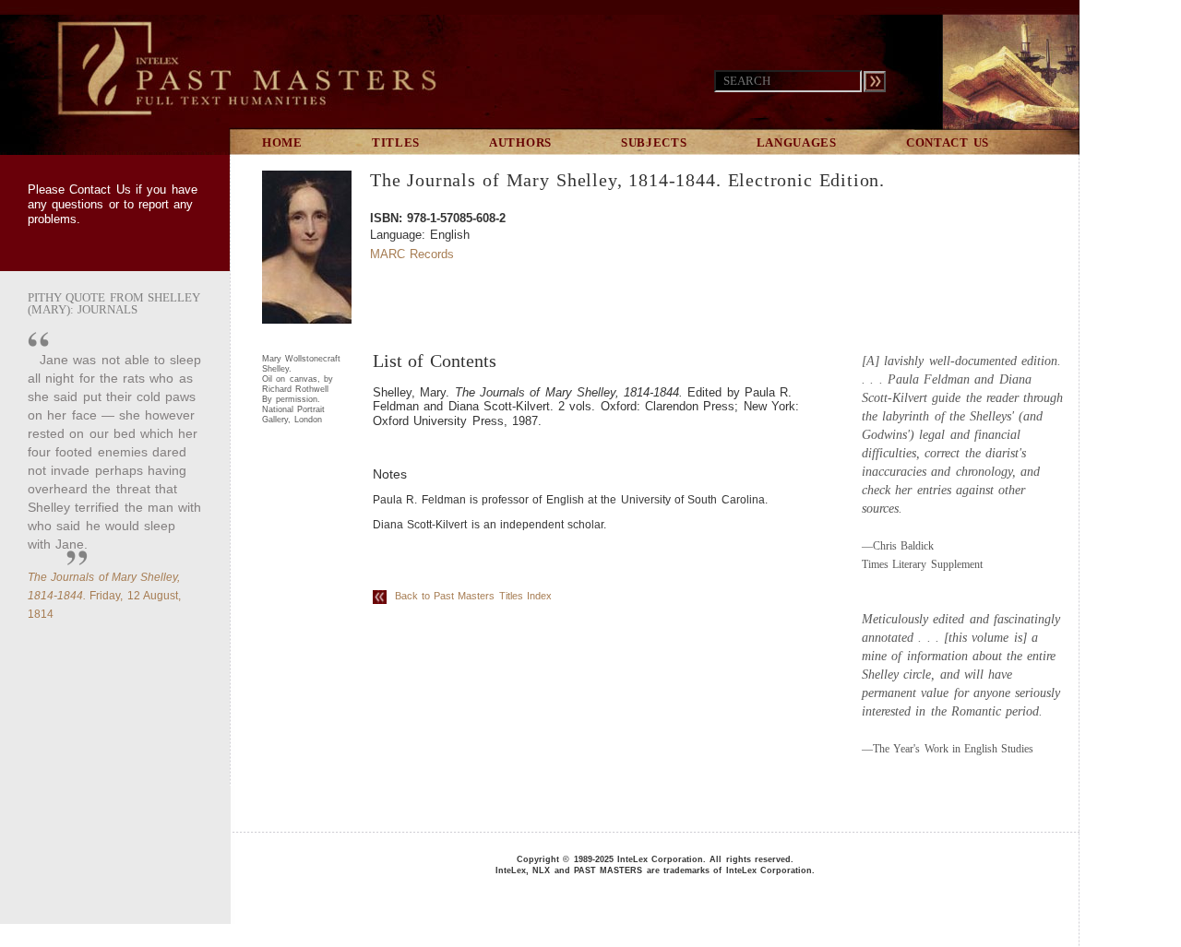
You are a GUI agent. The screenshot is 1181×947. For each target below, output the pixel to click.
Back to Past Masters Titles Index (469, 595)
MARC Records (412, 254)
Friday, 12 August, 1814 (104, 596)
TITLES (396, 142)
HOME (282, 142)
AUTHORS (520, 142)
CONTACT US (947, 142)
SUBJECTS (654, 142)
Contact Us (99, 189)
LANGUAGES (797, 142)
